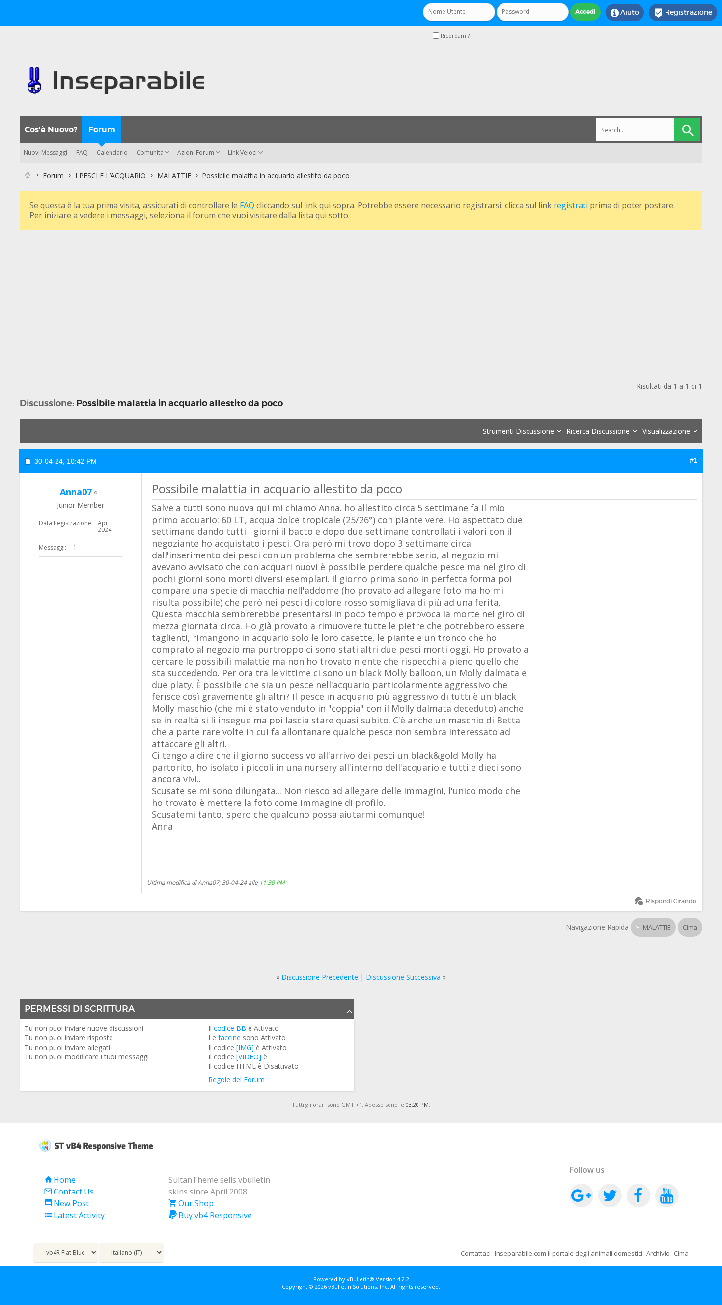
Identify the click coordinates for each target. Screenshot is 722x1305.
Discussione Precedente (319, 977)
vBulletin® (360, 1279)
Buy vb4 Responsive (210, 1215)
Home (60, 1179)
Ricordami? (454, 35)
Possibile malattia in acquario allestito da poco (179, 403)
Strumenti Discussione (518, 431)
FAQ (82, 152)
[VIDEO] (248, 1056)
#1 (693, 460)
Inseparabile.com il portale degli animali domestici (568, 1253)
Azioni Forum (195, 152)
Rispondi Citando (671, 901)
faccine (229, 1037)
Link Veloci (242, 152)
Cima (690, 927)
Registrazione (683, 13)
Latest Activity (74, 1215)
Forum (101, 129)
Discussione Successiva (403, 977)
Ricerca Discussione (598, 431)
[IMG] (245, 1047)
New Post (66, 1203)
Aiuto (625, 13)
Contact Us (69, 1191)
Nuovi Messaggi (45, 152)
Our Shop (191, 1203)
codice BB (230, 1028)
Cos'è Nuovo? (51, 129)
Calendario (112, 152)
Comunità (150, 152)
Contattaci (476, 1253)
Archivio (658, 1253)
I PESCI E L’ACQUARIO (110, 175)
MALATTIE (174, 175)
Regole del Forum (236, 1079)
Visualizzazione (666, 431)
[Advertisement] (314, 301)
